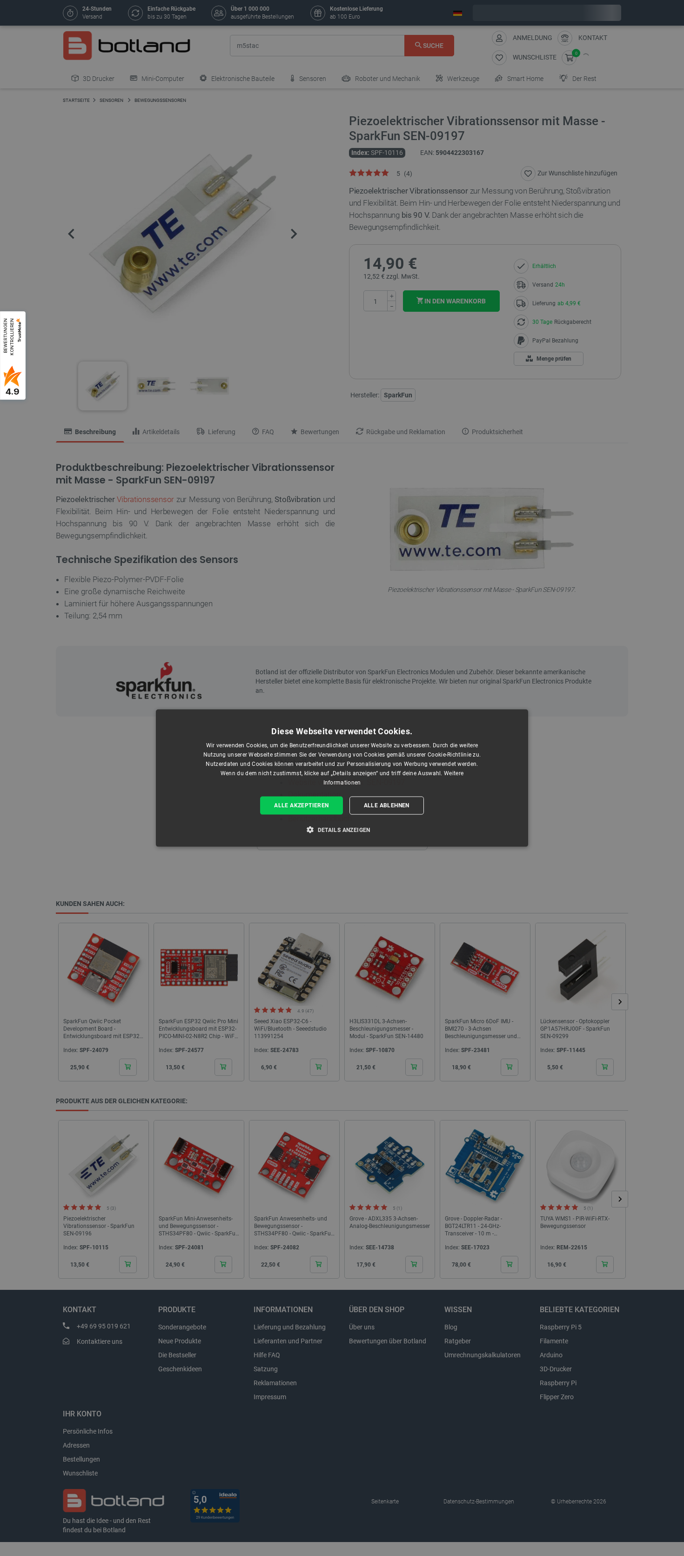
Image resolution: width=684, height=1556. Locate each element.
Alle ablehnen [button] (386, 805)
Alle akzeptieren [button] (301, 805)
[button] (342, 829)
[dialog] (342, 778)
